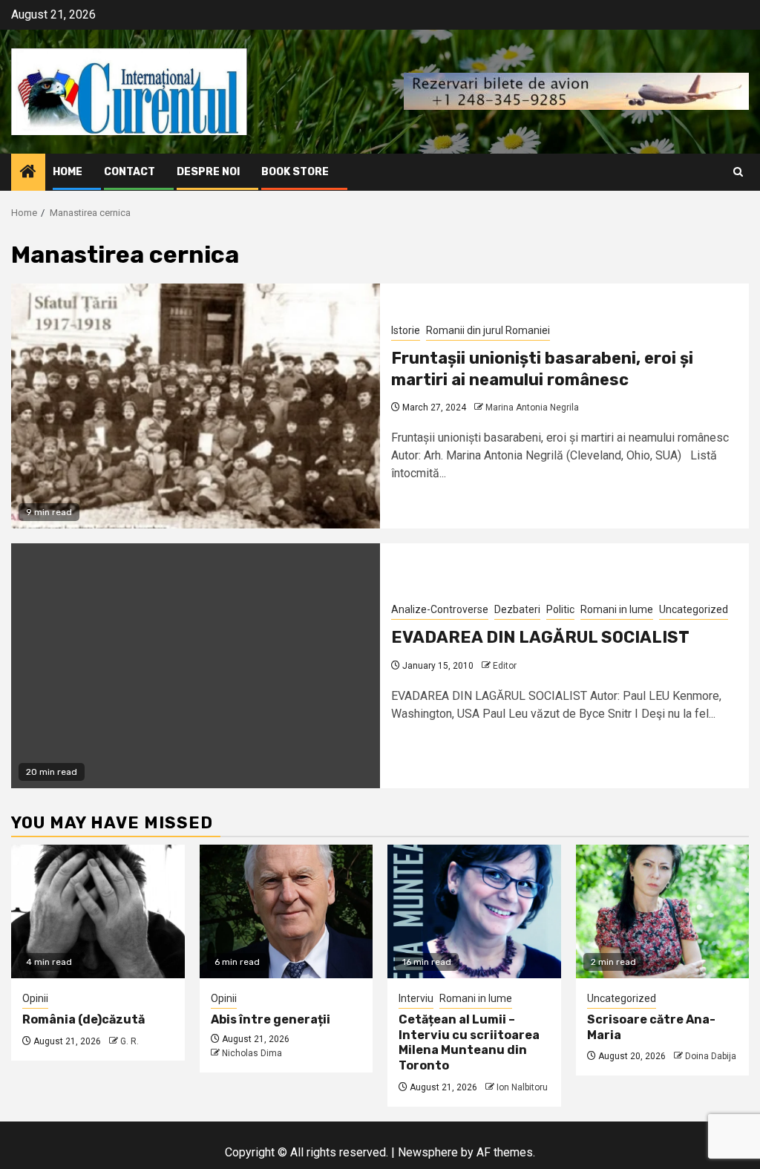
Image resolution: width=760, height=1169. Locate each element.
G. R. (129, 1041)
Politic (560, 609)
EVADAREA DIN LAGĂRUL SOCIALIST (540, 637)
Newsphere (428, 1152)
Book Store (295, 172)
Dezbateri (517, 609)
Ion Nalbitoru (522, 1087)
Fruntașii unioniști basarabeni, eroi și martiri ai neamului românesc (542, 369)
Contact (129, 172)
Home (67, 172)
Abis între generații (270, 1019)
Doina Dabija (710, 1056)
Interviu (416, 998)
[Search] (738, 171)
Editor (505, 666)
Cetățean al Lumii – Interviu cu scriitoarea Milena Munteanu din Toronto (469, 1042)
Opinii (35, 998)
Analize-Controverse (439, 609)
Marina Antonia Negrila (532, 407)
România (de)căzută (83, 1019)
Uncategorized (693, 609)
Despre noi (208, 172)
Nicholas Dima (252, 1053)
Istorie (405, 330)
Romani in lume (616, 609)
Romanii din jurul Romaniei (488, 330)
